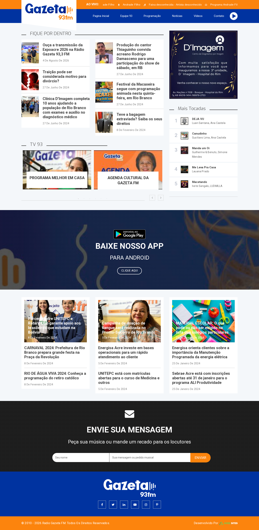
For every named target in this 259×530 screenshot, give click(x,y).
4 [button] (95, 199)
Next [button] (161, 198)
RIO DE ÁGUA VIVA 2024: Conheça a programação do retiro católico (55, 375)
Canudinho (199, 133)
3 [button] (90, 199)
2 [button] (84, 199)
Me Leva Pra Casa (204, 167)
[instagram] (146, 505)
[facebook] (102, 505)
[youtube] (135, 505)
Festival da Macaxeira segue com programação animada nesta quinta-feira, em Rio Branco (138, 91)
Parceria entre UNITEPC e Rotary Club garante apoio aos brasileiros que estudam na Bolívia (54, 325)
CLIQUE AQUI (129, 270)
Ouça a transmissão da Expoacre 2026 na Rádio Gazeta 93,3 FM (63, 49)
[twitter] (113, 505)
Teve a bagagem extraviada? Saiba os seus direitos (139, 119)
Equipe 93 (126, 16)
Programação (152, 16)
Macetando (199, 182)
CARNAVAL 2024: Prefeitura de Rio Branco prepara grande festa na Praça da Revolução (54, 352)
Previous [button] (152, 198)
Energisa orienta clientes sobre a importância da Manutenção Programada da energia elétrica (200, 352)
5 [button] (101, 199)
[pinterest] (157, 505)
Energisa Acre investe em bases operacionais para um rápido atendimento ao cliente (126, 352)
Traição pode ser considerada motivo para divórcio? (64, 76)
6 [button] (107, 199)
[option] (57, 172)
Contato (219, 16)
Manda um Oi (201, 148)
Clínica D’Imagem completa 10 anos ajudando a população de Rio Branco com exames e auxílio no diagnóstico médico (66, 107)
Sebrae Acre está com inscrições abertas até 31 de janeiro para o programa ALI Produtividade (201, 378)
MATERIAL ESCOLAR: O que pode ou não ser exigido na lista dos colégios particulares (202, 328)
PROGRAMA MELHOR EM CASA (57, 178)
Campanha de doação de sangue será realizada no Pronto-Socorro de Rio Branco (128, 328)
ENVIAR (200, 458)
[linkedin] (124, 505)
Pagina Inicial (101, 16)
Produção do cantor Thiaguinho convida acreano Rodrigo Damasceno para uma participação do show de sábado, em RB (138, 56)
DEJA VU (198, 119)
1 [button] (78, 199)
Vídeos (198, 16)
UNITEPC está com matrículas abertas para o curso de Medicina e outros (128, 378)
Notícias (177, 16)
